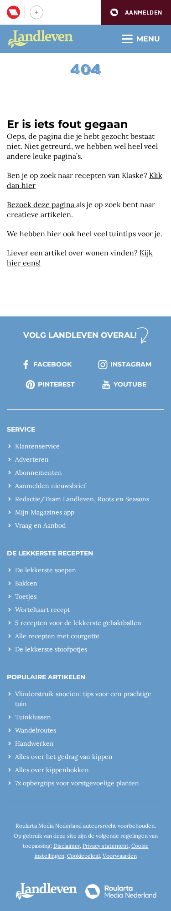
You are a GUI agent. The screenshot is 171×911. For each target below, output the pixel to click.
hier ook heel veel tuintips (91, 233)
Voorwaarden (120, 855)
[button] (136, 12)
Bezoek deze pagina (41, 204)
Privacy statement (106, 845)
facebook (52, 364)
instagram (130, 364)
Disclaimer (66, 845)
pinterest (56, 384)
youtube (130, 384)
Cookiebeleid (83, 855)
